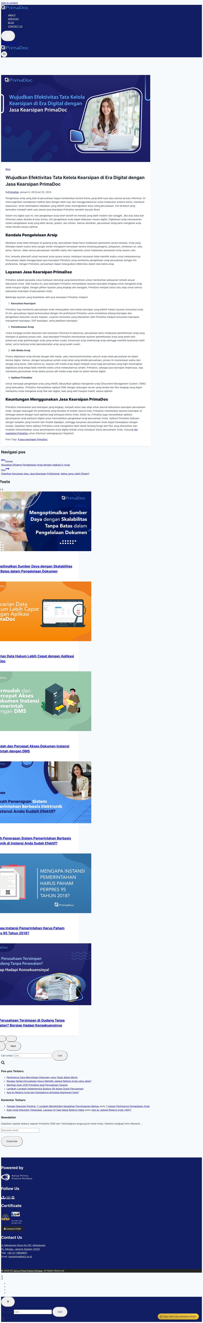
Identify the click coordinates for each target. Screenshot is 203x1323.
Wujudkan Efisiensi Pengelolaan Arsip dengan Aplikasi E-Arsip (35, 463)
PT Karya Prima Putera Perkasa (26, 1270)
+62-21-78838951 (17, 1252)
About (12, 15)
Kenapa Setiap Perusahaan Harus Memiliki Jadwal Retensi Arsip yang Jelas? (49, 1081)
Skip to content (9, 3)
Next (13, 1046)
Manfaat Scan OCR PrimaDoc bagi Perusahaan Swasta (37, 1085)
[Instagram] (8, 1197)
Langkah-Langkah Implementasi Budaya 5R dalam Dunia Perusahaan (45, 1088)
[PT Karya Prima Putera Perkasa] (16, 1179)
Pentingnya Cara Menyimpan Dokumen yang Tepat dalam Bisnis (42, 1077)
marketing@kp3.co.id (20, 1256)
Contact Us (15, 26)
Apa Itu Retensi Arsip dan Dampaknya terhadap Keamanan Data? (43, 1092)
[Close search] (8, 1302)
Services (13, 19)
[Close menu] (2, 1277)
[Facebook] (3, 1197)
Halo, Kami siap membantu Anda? (180, 1316)
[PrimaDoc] (15, 9)
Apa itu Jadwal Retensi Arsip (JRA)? (111, 1110)
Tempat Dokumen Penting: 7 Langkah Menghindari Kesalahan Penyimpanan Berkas (53, 1106)
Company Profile (13, 1228)
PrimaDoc (13, 192)
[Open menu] (4, 54)
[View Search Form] (8, 36)
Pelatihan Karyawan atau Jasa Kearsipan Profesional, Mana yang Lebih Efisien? (45, 472)
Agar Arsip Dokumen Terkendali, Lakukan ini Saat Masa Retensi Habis (45, 1110)
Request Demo (9, 43)
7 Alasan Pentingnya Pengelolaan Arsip (128, 1106)
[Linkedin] (13, 1197)
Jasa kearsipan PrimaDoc (33, 439)
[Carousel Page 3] (11, 1039)
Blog (11, 22)
